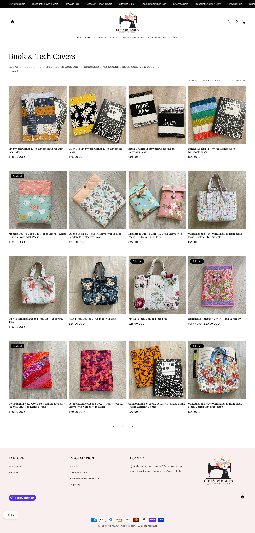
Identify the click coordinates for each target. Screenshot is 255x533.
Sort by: (193, 81)
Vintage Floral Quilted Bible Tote (147, 318)
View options (38, 136)
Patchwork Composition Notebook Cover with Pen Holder (36, 150)
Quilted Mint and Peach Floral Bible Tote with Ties (36, 320)
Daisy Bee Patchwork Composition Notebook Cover (95, 150)
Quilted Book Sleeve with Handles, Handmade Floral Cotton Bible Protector (215, 235)
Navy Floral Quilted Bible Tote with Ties (92, 318)
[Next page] (141, 426)
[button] (89, 37)
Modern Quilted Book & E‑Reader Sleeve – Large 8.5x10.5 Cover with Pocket (37, 235)
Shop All (13, 472)
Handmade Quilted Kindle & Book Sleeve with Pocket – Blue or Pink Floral (155, 235)
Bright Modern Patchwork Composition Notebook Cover (212, 150)
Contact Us (173, 471)
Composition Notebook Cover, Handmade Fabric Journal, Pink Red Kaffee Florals (37, 405)
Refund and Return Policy (84, 478)
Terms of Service (79, 472)
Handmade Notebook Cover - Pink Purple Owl (215, 318)
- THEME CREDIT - (128, 526)
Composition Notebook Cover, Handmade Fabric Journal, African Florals (156, 405)
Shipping (74, 485)
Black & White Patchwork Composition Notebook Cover (151, 150)
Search (73, 466)
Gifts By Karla (112, 526)
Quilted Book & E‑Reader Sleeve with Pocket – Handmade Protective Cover (96, 235)
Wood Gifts (15, 466)
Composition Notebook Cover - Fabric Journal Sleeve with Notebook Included (96, 405)
